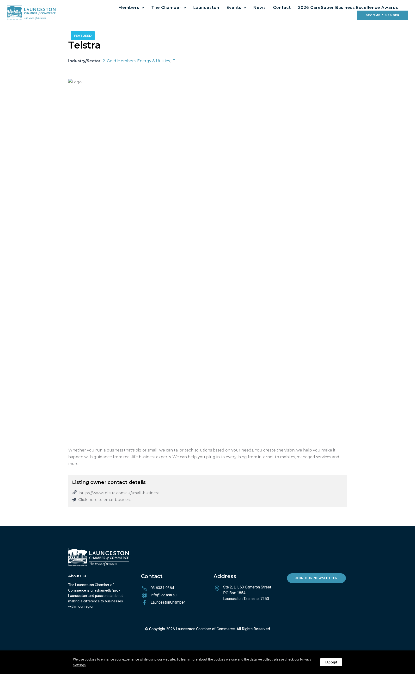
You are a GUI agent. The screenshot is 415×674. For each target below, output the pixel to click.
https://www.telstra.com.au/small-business (119, 493)
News (259, 7)
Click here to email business (104, 499)
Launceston (206, 7)
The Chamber (166, 7)
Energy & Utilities (153, 61)
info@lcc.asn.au (164, 595)
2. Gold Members (119, 61)
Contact (282, 7)
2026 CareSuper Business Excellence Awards (348, 7)
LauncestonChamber (168, 602)
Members (128, 7)
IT (173, 61)
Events (233, 7)
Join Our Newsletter (316, 578)
